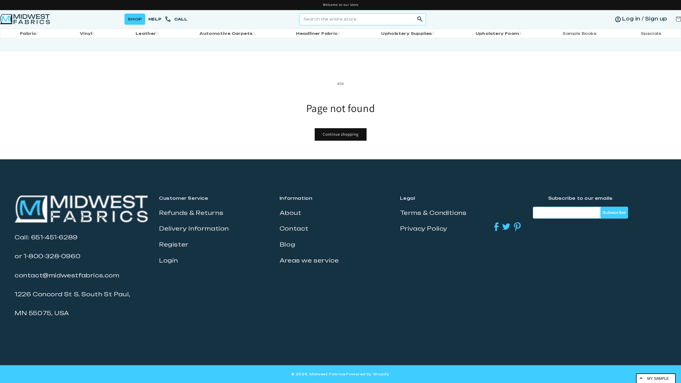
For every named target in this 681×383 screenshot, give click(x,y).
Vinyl (86, 33)
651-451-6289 (54, 237)
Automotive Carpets (226, 33)
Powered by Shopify (368, 374)
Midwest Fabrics (327, 374)
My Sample (658, 378)
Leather (146, 33)
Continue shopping (341, 134)
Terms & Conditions (433, 212)
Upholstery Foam (497, 33)
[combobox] (362, 19)
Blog (287, 244)
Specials (651, 33)
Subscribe (614, 212)
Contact (294, 228)
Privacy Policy (423, 228)
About (290, 212)
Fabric (28, 33)
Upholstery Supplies (406, 33)
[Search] (420, 19)
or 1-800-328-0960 (47, 256)
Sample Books (579, 33)
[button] (28, 33)
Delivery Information (194, 228)
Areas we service (309, 260)
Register (174, 244)
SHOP (135, 19)
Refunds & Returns (191, 212)
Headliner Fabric (317, 33)
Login (168, 260)
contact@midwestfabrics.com (67, 275)
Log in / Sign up (644, 19)
